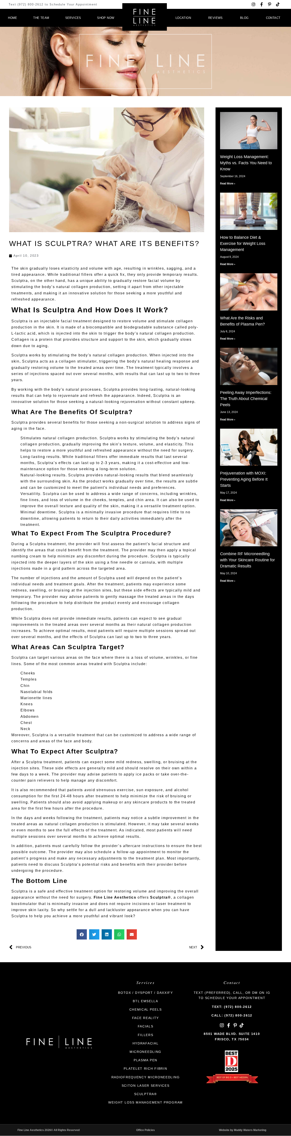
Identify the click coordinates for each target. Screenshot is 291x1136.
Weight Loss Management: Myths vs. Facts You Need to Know (246, 162)
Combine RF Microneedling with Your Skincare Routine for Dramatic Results (247, 560)
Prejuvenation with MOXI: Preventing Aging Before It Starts (244, 479)
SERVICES (73, 18)
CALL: (231, 1015)
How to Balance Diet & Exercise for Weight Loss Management (242, 243)
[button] (82, 934)
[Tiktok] (278, 4)
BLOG (244, 18)
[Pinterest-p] (269, 4)
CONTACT (273, 18)
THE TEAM (41, 18)
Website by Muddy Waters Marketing (242, 1130)
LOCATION (183, 18)
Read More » (227, 183)
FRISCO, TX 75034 (232, 1039)
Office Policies (145, 1130)
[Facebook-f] (261, 4)
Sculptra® (160, 897)
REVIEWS (215, 18)
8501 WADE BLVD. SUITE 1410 (232, 1034)
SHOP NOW (105, 18)
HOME (12, 18)
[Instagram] (253, 4)
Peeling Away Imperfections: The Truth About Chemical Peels (245, 398)
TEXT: (232, 1007)
